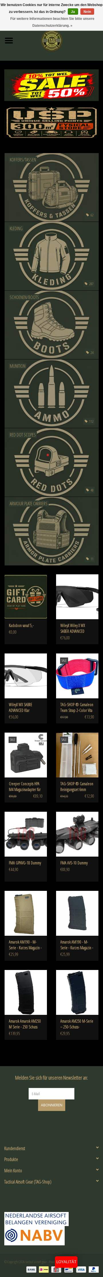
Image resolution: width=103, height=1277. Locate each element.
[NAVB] (51, 1219)
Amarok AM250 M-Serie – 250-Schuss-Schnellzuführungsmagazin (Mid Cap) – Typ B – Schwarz (77, 1024)
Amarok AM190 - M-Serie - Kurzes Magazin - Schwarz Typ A (76, 945)
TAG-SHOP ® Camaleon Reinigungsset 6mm (76, 786)
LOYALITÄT (66, 1262)
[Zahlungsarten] (30, 1269)
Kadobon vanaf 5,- (21, 625)
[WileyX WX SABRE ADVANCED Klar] (25, 675)
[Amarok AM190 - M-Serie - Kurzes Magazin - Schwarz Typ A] (77, 913)
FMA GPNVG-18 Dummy (25, 863)
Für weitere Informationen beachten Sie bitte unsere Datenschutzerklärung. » (52, 22)
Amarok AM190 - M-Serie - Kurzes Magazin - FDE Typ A (25, 945)
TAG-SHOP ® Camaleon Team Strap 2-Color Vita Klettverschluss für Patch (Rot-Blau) (76, 707)
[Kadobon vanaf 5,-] (25, 596)
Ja (73, 12)
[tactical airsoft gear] (60, 40)
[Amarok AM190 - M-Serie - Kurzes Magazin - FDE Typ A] (25, 913)
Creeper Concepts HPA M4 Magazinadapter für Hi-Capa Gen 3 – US (25, 786)
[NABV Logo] (51, 1235)
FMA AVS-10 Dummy (74, 863)
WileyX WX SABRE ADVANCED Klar (20, 707)
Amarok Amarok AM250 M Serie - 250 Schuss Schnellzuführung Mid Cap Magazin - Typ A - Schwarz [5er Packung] (25, 1024)
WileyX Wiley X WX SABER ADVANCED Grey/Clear (72, 628)
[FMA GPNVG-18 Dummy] (25, 834)
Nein (87, 12)
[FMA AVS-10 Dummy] (77, 834)
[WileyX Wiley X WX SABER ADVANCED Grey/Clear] (77, 596)
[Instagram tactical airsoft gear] (56, 1122)
